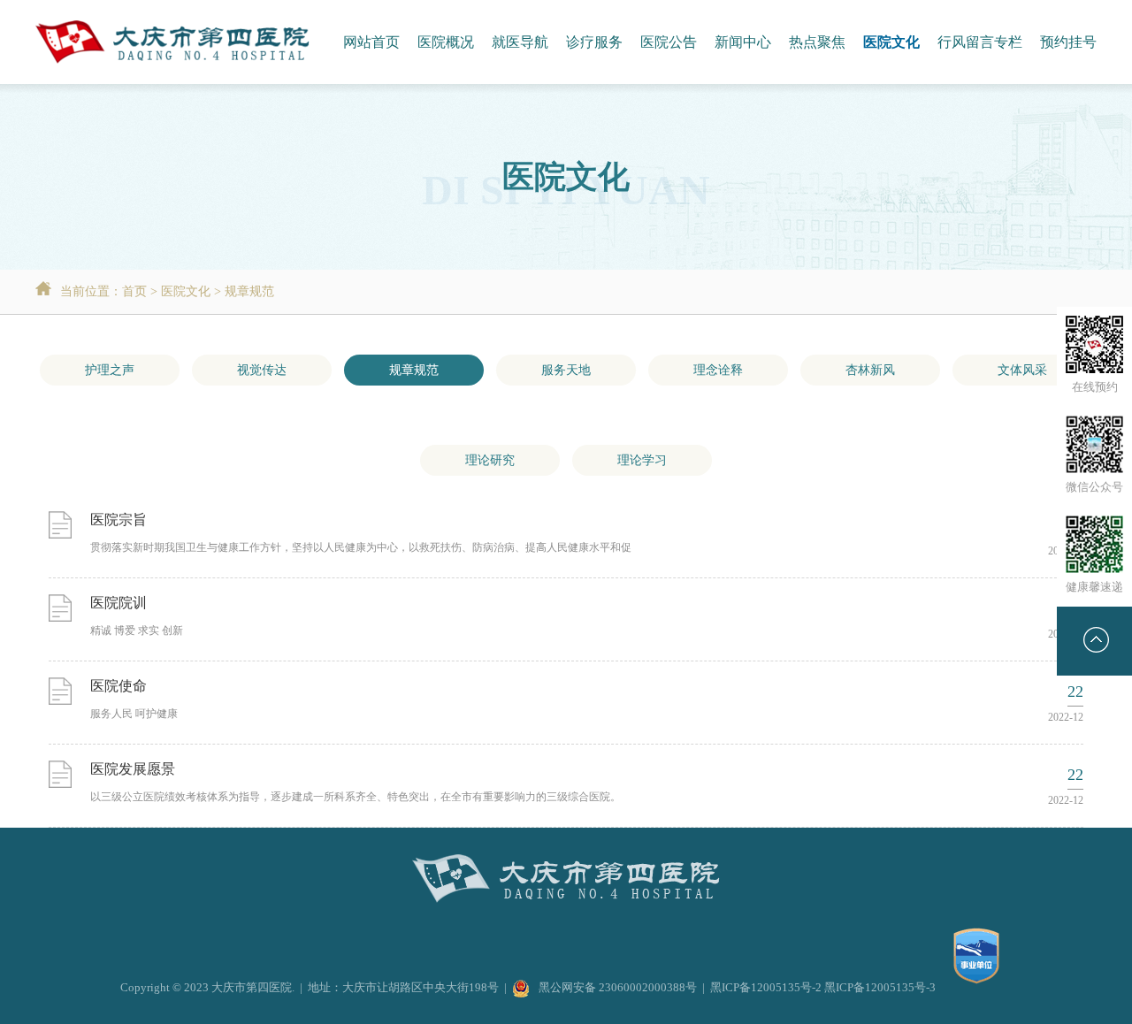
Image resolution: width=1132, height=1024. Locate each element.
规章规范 (249, 291)
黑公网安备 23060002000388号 (618, 987)
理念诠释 (718, 370)
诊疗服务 (594, 42)
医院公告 (668, 42)
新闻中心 (743, 42)
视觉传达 (262, 370)
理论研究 (490, 460)
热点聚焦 (817, 42)
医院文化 (891, 42)
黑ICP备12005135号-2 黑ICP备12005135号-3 (823, 987)
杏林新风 (870, 370)
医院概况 (445, 42)
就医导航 (520, 42)
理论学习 (642, 460)
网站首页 (371, 42)
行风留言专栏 (979, 42)
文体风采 (1022, 370)
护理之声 (109, 370)
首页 (134, 291)
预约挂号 (1068, 42)
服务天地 (566, 370)
